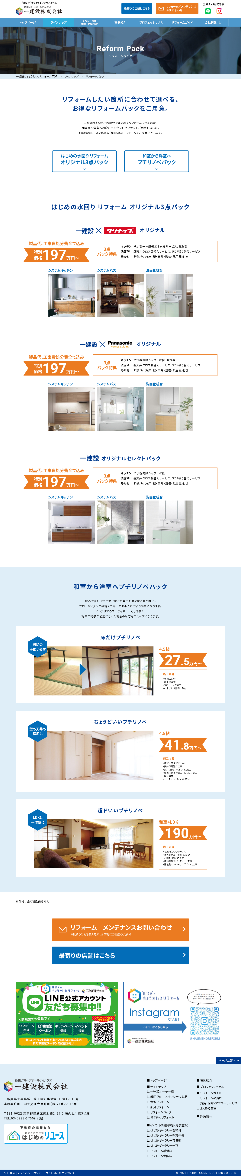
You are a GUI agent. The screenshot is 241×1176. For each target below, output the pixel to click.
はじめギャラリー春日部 (165, 1140)
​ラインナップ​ (158, 1087)
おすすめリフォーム (162, 1117)
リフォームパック (160, 1112)
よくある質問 (208, 1108)
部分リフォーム (159, 1107)
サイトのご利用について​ (60, 1172)
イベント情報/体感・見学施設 (169, 1125)
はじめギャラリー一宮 (164, 1145)
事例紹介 (120, 22)
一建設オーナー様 (162, 1091)
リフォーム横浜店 (161, 1151)
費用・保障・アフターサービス (218, 1103)
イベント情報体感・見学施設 (89, 22)
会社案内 (10, 1172)
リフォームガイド (182, 22)
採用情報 (206, 1116)
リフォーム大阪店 (161, 1156)
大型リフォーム (159, 1102)
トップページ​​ (158, 1080)
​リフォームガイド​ (210, 1093)
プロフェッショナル (151, 22)
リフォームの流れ (211, 1098)
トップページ (27, 22)
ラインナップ (58, 22)
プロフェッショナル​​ (212, 1087)
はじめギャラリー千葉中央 (167, 1135)
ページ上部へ (227, 1060)
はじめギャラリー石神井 (165, 1130)
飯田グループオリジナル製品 (168, 1097)
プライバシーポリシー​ (30, 1172)
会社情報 (211, 22)
